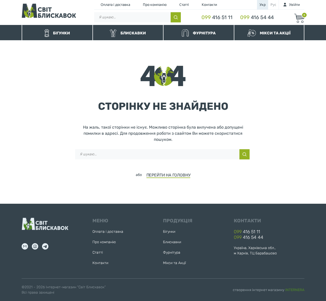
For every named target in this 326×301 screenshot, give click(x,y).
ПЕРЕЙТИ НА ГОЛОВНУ (168, 175)
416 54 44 (257, 17)
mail (25, 246)
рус (273, 5)
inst (35, 246)
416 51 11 (217, 17)
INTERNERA (294, 290)
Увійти (294, 5)
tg (45, 246)
